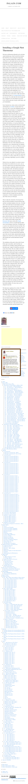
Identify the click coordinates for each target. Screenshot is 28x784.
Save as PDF (15, 308)
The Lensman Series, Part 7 (11, 587)
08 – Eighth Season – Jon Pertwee (12, 397)
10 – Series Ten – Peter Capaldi (12, 437)
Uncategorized (5, 377)
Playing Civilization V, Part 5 (11, 486)
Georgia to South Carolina (11, 714)
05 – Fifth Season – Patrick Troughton (13, 393)
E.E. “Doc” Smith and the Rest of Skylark (14, 578)
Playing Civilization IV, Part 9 (11, 473)
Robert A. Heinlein (9, 619)
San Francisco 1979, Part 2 (11, 643)
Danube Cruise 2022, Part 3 (11, 702)
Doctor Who (21, 33)
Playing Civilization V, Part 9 (11, 491)
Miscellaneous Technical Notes (10, 41)
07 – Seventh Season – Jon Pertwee (12, 396)
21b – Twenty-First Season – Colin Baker (14, 414)
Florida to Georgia (9, 712)
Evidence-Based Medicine (9, 534)
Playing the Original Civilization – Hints (14, 523)
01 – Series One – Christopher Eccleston (14, 425)
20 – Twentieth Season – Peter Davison (13, 412)
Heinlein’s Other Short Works (12, 624)
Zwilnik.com (5, 772)
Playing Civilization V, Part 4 (11, 485)
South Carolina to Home (10, 719)
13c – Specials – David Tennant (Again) (14, 444)
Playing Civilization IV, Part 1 (11, 463)
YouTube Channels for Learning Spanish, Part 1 (14, 630)
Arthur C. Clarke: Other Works (13, 608)
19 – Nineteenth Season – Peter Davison (14, 411)
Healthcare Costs (7, 546)
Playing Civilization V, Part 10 (12, 477)
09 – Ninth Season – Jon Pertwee (12, 398)
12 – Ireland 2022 (8, 704)
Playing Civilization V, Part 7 (11, 489)
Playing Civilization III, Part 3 (12, 458)
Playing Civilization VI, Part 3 (12, 504)
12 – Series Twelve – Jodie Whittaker (13, 440)
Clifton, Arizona (8, 686)
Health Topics (21, 28)
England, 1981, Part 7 (9, 660)
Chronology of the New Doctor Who (12, 424)
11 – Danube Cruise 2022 (9, 700)
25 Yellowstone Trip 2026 (9, 756)
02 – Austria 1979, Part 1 (9, 646)
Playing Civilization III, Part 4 (12, 460)
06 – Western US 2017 (8, 670)
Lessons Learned (8, 690)
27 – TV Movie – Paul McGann (12, 422)
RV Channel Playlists (9, 566)
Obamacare (6, 549)
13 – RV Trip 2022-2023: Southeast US (12, 707)
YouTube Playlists (8, 565)
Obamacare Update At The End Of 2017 (12, 550)
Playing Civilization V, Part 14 (12, 482)
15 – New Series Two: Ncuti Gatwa (12, 446)
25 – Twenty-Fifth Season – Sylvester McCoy (15, 419)
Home (2, 28)
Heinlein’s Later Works (11, 622)
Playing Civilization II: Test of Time (13, 453)
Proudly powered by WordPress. (20, 780)
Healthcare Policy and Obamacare (10, 30)
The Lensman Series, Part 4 (11, 583)
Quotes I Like (4, 33)
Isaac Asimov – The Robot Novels (13, 615)
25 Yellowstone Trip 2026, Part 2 (12, 757)
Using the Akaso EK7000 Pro (10, 573)
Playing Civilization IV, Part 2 (11, 464)
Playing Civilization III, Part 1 (12, 456)
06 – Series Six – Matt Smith (11, 433)
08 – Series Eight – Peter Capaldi (12, 435)
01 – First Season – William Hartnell (13, 386)
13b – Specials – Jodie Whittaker (12, 442)
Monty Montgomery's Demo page (9, 767)
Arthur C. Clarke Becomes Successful (14, 604)
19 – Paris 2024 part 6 (10, 739)
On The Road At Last (9, 718)
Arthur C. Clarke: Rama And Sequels (14, 609)
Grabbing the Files (9, 564)
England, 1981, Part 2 (9, 654)
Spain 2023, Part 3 (9, 725)
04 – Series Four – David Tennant (12, 429)
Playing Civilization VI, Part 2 (12, 502)
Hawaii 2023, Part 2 (9, 722)
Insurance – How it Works (9, 548)
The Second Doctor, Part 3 (10, 599)
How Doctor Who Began (10, 589)
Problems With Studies (9, 538)
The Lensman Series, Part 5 (11, 584)
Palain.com (14, 3)
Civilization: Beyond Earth (10, 512)
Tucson (6, 697)
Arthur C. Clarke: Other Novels (13, 606)
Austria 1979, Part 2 (9, 647)
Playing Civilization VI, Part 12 (12, 497)
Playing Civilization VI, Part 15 (12, 501)
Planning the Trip (9, 693)
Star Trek (13, 38)
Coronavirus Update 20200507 (10, 528)
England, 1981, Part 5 (9, 658)
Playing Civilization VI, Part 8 (12, 510)
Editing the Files (8, 562)
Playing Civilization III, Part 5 (12, 461)
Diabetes (5, 532)
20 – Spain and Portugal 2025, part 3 (13, 744)
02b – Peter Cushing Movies (11, 388)
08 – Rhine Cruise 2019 (9, 674)
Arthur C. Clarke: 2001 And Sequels (14, 605)
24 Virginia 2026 (7, 755)
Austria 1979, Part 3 (9, 648)
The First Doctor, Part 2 (10, 592)
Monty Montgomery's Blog (8, 765)
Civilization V (7, 474)
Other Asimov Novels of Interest (13, 616)
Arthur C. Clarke (8, 603)
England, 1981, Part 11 (10, 653)
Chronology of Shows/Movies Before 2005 (13, 385)
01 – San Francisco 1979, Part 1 (11, 642)
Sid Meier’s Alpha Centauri (10, 515)
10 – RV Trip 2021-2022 (9, 682)
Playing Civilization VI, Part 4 (12, 505)
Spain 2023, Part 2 (9, 724)
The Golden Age (7, 602)
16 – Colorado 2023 (8, 728)
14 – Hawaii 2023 (7, 720)
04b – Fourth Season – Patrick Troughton (14, 392)
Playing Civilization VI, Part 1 (12, 494)
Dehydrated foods (7, 531)
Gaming (14, 35)
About (7, 28)
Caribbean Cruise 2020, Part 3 (11, 681)
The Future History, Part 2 (12, 627)
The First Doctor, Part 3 (10, 593)
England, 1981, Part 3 (9, 655)
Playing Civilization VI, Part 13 (12, 499)
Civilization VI (7, 493)
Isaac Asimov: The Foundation (11, 610)
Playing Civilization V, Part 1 (11, 475)
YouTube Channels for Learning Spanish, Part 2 (14, 631)
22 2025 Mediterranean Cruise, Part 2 (13, 747)
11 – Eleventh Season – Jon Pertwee (13, 401)
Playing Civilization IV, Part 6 (11, 469)
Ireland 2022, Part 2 (9, 706)
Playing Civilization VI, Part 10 (12, 495)
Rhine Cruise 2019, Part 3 (10, 676)
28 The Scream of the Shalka (11, 423)
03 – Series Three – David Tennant (12, 428)
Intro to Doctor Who (8, 588)
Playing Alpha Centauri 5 (10, 521)
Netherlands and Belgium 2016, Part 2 (13, 669)
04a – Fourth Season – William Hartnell (14, 391)
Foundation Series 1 (10, 611)
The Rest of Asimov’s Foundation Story (15, 618)
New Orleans (7, 717)
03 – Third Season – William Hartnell (13, 390)
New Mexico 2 (8, 692)
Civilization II (7, 451)
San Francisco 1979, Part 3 (11, 644)
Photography (13, 33)
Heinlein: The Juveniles (11, 625)
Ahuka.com (4, 771)
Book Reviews (22, 356)
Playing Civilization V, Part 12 (12, 479)
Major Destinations (9, 691)
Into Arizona (7, 687)
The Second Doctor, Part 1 (10, 597)
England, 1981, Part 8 (9, 662)
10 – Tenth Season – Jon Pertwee (12, 400)
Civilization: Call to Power (10, 513)
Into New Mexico (8, 689)
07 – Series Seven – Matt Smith (12, 434)
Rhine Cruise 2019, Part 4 (10, 678)
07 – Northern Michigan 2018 (10, 673)
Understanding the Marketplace (11, 553)
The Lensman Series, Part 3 (11, 582)
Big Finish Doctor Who (9, 384)
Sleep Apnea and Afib (8, 540)
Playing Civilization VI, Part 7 (12, 509)
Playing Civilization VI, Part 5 (12, 506)
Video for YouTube (22, 35)
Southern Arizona (9, 695)
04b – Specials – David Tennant (12, 430)
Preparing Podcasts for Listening (11, 570)
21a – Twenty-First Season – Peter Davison (14, 413)
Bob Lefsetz (5, 764)
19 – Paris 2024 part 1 (9, 733)
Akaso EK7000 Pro (8, 572)
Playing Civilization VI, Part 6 (12, 507)
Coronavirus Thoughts (9, 527)
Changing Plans (8, 684)
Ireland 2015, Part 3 (9, 667)
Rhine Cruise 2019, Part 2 (10, 675)
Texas (6, 696)
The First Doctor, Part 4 (10, 594)
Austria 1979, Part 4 (9, 649)
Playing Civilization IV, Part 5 (11, 468)
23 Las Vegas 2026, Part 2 (10, 753)
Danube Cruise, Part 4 (9, 703)
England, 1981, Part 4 (9, 657)
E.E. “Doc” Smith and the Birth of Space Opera (14, 577)
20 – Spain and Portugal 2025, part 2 (13, 742)
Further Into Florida (9, 713)
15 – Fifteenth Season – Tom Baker (12, 406)
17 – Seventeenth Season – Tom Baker (13, 408)
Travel (9, 35)
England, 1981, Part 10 (10, 652)
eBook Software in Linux (10, 556)
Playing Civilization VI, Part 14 (12, 500)
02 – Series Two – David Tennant (12, 426)
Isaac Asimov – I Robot (11, 614)
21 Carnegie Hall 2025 (9, 745)
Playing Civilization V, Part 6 (11, 488)
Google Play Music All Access (10, 559)
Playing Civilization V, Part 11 (12, 478)
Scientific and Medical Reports (11, 539)
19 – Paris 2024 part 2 (10, 734)
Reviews (22, 360)
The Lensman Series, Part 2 (11, 581)
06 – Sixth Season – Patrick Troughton (13, 395)
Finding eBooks (8, 558)
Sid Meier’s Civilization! (9, 522)
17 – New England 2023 (9, 729)
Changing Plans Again (10, 685)
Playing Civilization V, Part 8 (11, 490)
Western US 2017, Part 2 (10, 671)
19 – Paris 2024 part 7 (10, 740)
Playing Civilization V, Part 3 (11, 484)
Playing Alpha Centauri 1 (10, 516)
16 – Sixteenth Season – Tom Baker (13, 407)
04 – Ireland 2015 (8, 664)
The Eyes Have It (7, 542)
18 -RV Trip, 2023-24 (8, 730)
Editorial (23, 357)
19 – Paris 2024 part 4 (10, 736)
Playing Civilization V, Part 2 (11, 483)
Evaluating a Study (8, 533)
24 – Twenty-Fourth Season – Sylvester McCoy (15, 418)
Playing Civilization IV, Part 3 (11, 466)
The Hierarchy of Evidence (10, 543)
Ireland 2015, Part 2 (9, 665)
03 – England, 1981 (8, 651)
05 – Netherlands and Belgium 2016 (12, 668)
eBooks (5, 555)
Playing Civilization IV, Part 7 (11, 471)
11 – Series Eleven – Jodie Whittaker (13, 439)
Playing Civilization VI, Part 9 (12, 511)
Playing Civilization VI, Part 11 (12, 496)
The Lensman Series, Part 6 (11, 586)
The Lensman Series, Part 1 (11, 580)
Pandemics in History (8, 537)
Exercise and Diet (7, 535)
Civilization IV (7, 462)
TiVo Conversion (7, 560)
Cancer (5, 526)
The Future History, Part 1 (12, 626)
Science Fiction (5, 38)
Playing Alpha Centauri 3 (10, 518)
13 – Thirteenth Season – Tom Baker (13, 403)
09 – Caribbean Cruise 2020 (10, 679)
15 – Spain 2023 (7, 723)
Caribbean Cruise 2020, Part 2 (11, 680)
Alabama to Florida (9, 708)
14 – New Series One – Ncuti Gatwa (13, 445)
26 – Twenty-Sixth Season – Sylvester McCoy (15, 420)
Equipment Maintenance (10, 711)
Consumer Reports (18, 95)
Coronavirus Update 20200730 (10, 529)
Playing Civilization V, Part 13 (12, 480)
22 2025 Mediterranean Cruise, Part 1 (12, 746)
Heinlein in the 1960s (11, 620)
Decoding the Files (9, 561)
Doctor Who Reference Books (10, 448)
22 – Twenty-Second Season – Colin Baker (14, 415)
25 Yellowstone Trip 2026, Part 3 (12, 758)
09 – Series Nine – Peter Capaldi (12, 436)
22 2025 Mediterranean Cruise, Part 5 (13, 751)
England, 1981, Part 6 (9, 659)
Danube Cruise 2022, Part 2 (11, 701)
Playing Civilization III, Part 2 (12, 457)
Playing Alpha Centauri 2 (10, 517)
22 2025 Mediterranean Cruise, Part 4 (13, 750)
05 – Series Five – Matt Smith (11, 431)
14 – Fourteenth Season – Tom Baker (13, 404)
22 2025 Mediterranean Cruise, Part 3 (13, 749)
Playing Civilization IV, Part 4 (11, 467)
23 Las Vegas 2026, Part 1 (9, 752)
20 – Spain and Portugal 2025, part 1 (12, 741)
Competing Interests (8, 545)
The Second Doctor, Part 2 (10, 598)
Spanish (3, 35)
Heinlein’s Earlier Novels (11, 621)
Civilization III (7, 455)
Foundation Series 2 (10, 613)
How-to (22, 359)
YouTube (12, 106)
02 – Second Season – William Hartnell (13, 387)
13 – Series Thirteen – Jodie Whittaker (13, 441)
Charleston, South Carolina (11, 709)
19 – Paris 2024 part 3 (10, 735)
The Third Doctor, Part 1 (10, 600)
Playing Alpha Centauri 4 (10, 520)
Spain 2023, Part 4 (9, 727)
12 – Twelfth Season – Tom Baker (12, 402)
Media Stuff (13, 28)
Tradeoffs (6, 551)
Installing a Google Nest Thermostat (12, 569)
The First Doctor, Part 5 (10, 595)
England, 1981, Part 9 (9, 663)
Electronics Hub (6, 221)
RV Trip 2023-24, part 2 (10, 731)
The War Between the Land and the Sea (13, 447)
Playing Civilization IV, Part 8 (11, 472)
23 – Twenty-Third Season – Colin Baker (14, 417)
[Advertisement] (14, 18)
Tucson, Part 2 (8, 698)
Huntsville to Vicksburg (10, 716)
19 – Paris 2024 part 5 (10, 738)
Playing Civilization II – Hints (12, 452)
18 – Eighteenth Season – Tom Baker (13, 409)
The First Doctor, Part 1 (10, 591)
